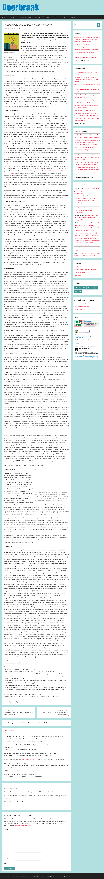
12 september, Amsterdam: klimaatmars (86, 49)
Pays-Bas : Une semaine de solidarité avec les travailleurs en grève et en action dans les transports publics (87, 157)
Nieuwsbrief (39, 17)
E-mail (6, 859)
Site (5, 863)
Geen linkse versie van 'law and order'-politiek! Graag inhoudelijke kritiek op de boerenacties (86, 79)
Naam (6, 854)
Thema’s (57, 17)
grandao (6, 730)
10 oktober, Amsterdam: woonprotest (85, 57)
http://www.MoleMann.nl (29, 759)
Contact (73, 17)
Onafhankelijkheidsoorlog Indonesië (85, 269)
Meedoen (14, 17)
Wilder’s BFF (78, 309)
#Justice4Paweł (79, 267)
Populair (48, 17)
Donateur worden (26, 17)
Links (65, 17)
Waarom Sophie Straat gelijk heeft (84, 110)
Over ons (4, 17)
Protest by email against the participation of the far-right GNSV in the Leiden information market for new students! (87, 142)
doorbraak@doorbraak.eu (22, 825)
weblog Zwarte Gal (32, 663)
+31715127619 (50, 876)
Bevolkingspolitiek (10, 702)
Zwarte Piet (77, 275)
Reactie (6, 829)
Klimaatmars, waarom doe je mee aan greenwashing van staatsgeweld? (86, 191)
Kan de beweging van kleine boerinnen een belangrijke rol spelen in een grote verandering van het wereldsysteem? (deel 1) (87, 200)
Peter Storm (78, 208)
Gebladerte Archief (80, 304)
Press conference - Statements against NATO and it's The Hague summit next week (86, 150)
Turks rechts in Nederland (82, 272)
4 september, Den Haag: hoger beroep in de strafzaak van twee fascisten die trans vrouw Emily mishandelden (87, 39)
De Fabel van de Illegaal (81, 306)
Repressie (18, 702)
